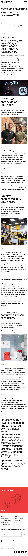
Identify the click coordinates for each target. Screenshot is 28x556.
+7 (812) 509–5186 (5, 524)
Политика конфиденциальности (9, 548)
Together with (17, 522)
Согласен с (14, 541)
